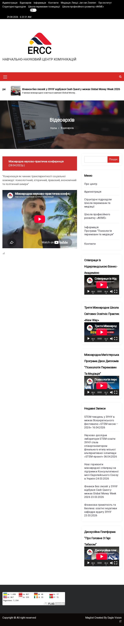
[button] (120, 76)
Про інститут (105, 2)
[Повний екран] (115, 291)
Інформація (40, 2)
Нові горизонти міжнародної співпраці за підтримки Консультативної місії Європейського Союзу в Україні (101, 471)
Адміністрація (9, 2)
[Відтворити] (88, 291)
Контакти (53, 2)
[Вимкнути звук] (111, 291)
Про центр (90, 183)
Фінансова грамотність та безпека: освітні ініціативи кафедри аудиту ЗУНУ (100, 508)
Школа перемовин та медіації (44, 6)
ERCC (39, 50)
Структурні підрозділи (14, 6)
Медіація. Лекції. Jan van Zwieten (78, 2)
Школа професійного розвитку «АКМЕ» (83, 6)
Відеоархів (25, 2)
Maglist (89, 617)
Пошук (113, 159)
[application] (101, 285)
